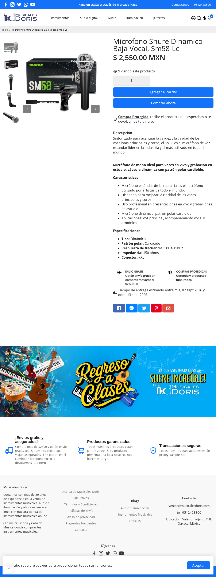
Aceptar (198, 565)
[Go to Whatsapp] (26, 5)
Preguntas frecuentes (81, 523)
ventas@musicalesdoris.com (189, 506)
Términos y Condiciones (81, 504)
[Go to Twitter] (19, 5)
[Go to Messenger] (132, 308)
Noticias (135, 521)
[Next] (95, 109)
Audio (112, 18)
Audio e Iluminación (135, 508)
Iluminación (134, 18)
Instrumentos (59, 18)
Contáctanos (180, 5)
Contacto (81, 530)
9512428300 (202, 5)
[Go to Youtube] (32, 5)
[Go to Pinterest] (156, 308)
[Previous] (27, 109)
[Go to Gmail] (168, 308)
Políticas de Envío (81, 511)
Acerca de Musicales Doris (81, 492)
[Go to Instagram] (12, 5)
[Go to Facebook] (5, 5)
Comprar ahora (163, 103)
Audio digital (89, 18)
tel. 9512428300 (189, 512)
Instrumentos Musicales (135, 514)
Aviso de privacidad (81, 517)
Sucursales (81, 498)
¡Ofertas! (159, 18)
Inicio (5, 29)
